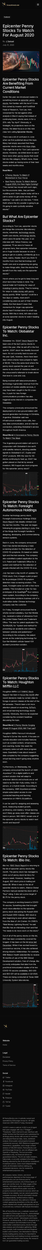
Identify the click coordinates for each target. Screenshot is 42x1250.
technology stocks (26, 232)
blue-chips (30, 146)
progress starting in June (24, 528)
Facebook (9, 1081)
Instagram (8, 1086)
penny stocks (23, 156)
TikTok (8, 1102)
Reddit (7, 1094)
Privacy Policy (8, 1061)
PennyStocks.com (11, 1118)
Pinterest (8, 1098)
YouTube (8, 1090)
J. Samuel (10, 41)
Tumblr (7, 1106)
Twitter (7, 1077)
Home (5, 1045)
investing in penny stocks (13, 288)
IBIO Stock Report (18, 865)
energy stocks (29, 236)
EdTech (32, 707)
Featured (7, 17)
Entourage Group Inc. (20, 1121)
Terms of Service (9, 1065)
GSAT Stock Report (24, 341)
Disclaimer (6, 1057)
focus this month (27, 695)
